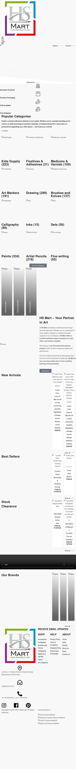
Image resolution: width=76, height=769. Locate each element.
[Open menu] (2, 43)
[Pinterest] (28, 705)
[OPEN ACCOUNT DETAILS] (2, 37)
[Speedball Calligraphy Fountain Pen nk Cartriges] (69, 509)
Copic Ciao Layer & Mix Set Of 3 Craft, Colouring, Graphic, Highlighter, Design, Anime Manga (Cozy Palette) (57, 409)
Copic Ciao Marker (69, 473)
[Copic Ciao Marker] (69, 459)
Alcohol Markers (57, 386)
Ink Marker (69, 466)
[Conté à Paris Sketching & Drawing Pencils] (57, 460)
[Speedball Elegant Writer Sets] (57, 505)
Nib (69, 520)
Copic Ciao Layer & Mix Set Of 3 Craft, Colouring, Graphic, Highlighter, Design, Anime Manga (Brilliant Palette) (69, 425)
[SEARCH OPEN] (2, 39)
